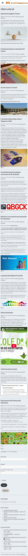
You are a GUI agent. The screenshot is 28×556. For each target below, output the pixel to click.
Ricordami (4, 480)
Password (3, 464)
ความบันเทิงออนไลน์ (8, 534)
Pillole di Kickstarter (7, 312)
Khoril (17, 16)
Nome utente (3, 457)
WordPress (23, 554)
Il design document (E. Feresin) (10, 517)
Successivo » (14, 451)
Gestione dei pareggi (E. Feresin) (10, 13)
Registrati (5, 490)
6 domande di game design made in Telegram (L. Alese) (11, 120)
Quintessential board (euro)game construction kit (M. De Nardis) (11, 173)
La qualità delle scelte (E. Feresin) (10, 510)
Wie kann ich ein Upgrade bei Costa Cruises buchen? (14, 537)
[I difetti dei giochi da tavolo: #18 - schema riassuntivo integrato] (14, 390)
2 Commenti (22, 405)
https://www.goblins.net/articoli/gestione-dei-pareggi (12, 43)
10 (10, 451)
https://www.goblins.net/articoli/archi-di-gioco (10, 101)
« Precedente (3, 451)
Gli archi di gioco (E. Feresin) (9, 87)
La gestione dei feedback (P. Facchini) (12, 275)
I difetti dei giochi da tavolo (9, 369)
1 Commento (21, 54)
